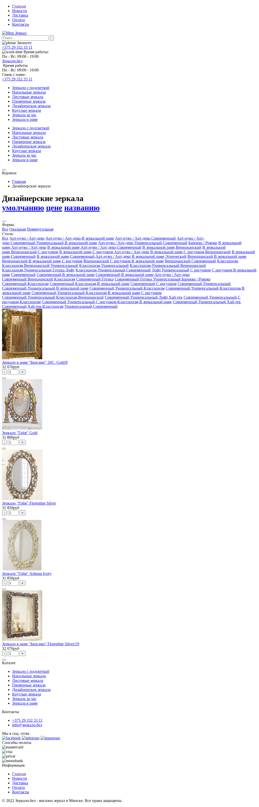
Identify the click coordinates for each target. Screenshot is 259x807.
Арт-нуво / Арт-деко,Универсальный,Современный (142, 243)
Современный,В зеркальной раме (66, 274)
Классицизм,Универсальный (104, 265)
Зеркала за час (24, 115)
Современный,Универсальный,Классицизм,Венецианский (53, 297)
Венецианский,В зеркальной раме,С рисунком (42, 261)
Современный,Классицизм (25, 284)
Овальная (17, 229)
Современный (23, 274)
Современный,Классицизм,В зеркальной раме (90, 284)
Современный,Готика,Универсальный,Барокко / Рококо (162, 279)
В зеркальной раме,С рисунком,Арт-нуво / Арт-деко (104, 252)
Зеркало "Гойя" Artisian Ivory (27, 573)
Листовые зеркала (27, 97)
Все (5, 229)
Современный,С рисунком (154, 284)
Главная (19, 6)
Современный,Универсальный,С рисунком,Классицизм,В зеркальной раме (107, 302)
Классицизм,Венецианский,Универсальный (40, 265)
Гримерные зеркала (29, 101)
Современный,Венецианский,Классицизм (38, 279)
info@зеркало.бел (27, 725)
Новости (19, 11)
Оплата (18, 20)
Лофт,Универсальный (170, 270)
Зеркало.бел (12, 61)
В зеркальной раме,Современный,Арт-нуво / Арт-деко (84, 256)
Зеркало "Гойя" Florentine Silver (29, 503)
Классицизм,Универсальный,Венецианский (168, 265)
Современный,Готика (95, 279)
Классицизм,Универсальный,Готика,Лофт (38, 270)
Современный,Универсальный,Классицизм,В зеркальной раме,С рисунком (97, 293)
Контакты (20, 24)
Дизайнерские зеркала (31, 106)
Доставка (20, 15)
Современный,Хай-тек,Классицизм (32, 306)
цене (54, 207)
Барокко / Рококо (202, 243)
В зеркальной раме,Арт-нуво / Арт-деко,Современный (94, 247)
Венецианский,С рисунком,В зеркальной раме (123, 261)
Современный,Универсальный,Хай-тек (207, 302)
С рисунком (200, 270)
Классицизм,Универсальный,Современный (113, 270)
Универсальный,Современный (91, 306)
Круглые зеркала (26, 110)
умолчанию (23, 207)
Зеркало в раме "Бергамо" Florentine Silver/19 (40, 644)
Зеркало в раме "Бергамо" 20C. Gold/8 (35, 362)
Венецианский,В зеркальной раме (216, 256)
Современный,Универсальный (204, 284)
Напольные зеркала (29, 92)
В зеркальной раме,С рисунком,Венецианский (190, 252)
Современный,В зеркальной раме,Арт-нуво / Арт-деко (143, 274)
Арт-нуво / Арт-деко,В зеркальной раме (80, 238)
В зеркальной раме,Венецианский (171, 247)
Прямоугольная (40, 229)
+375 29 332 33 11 (17, 47)
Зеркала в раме (25, 119)
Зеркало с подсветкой (30, 88)
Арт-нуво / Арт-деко (27, 238)
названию (82, 207)
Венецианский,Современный (190, 261)
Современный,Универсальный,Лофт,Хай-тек (144, 297)
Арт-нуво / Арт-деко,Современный (145, 238)
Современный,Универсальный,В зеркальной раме (45, 288)
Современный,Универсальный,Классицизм (127, 288)
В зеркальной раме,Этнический (159, 256)
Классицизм (227, 261)
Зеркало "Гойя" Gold (19, 433)
